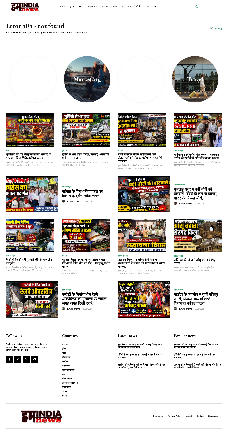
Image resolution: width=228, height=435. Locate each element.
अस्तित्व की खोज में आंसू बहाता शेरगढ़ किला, (194, 261)
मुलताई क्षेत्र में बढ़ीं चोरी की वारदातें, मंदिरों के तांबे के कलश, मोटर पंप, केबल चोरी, (195, 193)
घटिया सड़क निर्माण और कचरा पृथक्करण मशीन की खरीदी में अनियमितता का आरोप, (196, 156)
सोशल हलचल (179, 184)
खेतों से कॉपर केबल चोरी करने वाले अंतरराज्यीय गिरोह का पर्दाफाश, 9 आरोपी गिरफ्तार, (140, 157)
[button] (197, 6)
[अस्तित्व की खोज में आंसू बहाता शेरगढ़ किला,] (198, 235)
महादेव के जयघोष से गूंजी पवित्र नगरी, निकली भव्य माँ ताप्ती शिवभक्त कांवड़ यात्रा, (196, 299)
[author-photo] (64, 201)
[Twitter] (26, 359)
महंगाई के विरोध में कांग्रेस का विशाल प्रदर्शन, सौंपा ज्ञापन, (82, 193)
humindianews (73, 201)
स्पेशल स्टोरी (178, 256)
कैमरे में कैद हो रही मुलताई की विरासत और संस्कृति (29, 261)
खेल (7, 150)
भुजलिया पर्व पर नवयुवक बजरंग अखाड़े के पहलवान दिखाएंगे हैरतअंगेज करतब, (28, 156)
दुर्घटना (64, 150)
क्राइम (120, 150)
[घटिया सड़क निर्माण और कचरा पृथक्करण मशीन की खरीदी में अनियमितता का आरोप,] (198, 130)
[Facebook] (9, 359)
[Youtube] (34, 359)
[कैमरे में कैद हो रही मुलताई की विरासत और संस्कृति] (30, 235)
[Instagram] (17, 359)
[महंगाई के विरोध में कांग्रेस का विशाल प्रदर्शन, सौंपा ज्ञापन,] (32, 194)
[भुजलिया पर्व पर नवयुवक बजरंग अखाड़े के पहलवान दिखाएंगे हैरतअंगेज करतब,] (30, 130)
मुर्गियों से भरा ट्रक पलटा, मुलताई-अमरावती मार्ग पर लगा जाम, (85, 156)
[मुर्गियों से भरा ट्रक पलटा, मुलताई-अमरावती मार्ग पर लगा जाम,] (86, 130)
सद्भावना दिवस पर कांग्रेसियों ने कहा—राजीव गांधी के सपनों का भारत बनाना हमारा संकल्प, (141, 263)
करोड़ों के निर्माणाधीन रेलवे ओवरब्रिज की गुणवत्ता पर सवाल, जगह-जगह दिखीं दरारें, (84, 299)
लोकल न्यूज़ (178, 151)
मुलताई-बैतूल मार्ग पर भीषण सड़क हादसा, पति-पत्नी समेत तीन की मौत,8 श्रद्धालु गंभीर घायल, (86, 263)
